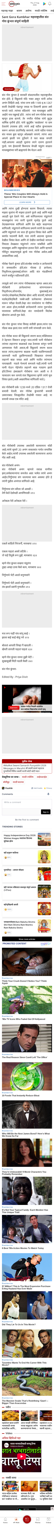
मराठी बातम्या (18, 782)
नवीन (8, 1407)
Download (9, 89)
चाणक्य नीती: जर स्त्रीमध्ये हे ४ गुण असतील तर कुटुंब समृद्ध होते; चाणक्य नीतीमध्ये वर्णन (28, 1496)
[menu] (4, 4)
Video (9, 1433)
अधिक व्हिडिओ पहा (11, 1438)
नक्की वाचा (11, 1477)
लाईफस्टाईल (42, 776)
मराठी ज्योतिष (41, 10)
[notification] (49, 3)
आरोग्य (28, 10)
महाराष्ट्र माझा (7, 10)
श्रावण (19, 10)
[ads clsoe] (52, 1508)
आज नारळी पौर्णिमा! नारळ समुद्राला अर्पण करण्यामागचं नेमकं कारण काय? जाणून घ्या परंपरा (29, 1426)
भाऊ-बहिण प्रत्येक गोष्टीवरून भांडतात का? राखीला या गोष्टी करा (10, 1496)
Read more (13, 708)
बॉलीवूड (6, 782)
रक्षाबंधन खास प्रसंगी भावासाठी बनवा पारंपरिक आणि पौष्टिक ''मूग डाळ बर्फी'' (10, 1426)
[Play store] (44, 3)
